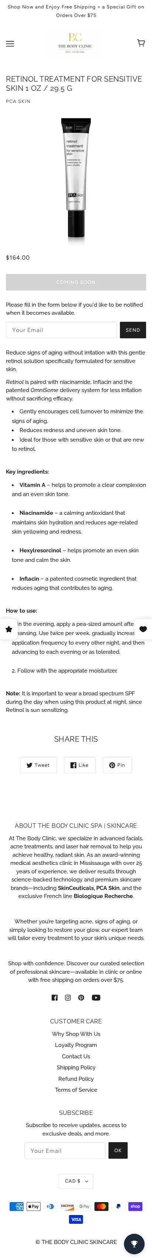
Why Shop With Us (76, 1034)
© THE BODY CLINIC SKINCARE (76, 1242)
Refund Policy (76, 1079)
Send (133, 330)
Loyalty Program (76, 1045)
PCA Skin (18, 101)
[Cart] (142, 43)
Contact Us (76, 1056)
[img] (54, 997)
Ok (118, 1150)
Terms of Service (76, 1090)
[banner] (74, 43)
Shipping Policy (76, 1067)
